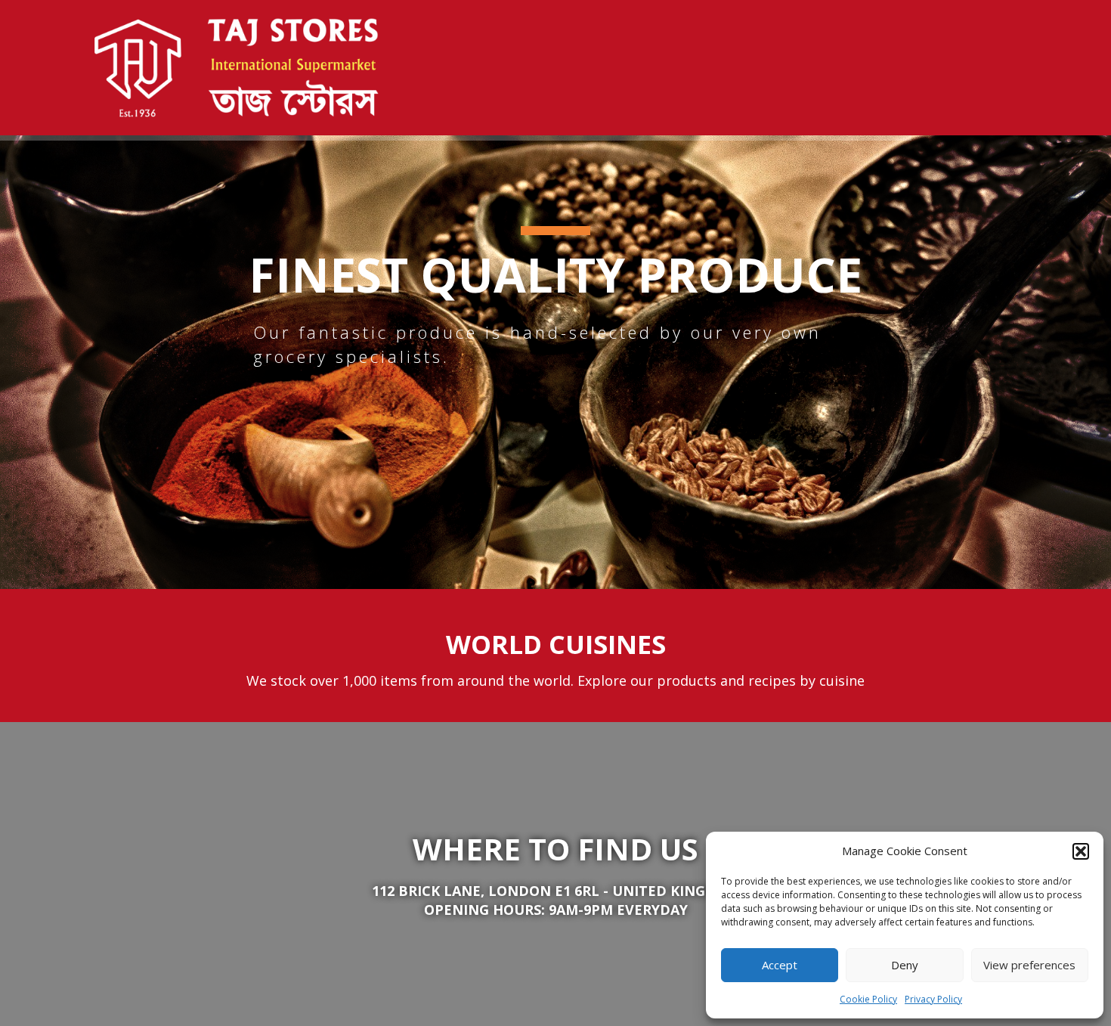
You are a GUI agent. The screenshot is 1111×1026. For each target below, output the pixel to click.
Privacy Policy (933, 999)
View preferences (1029, 964)
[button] (1080, 851)
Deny (904, 964)
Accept (779, 964)
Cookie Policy (868, 999)
